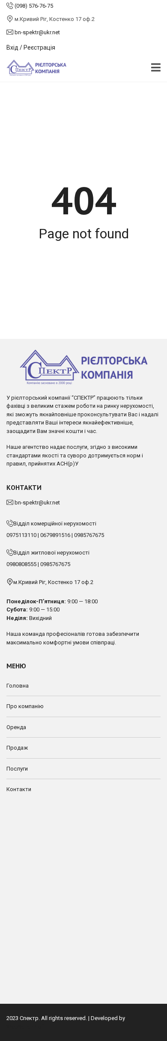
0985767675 (89, 535)
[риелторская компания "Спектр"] (33, 68)
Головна (17, 685)
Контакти (18, 789)
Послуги (17, 768)
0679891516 (55, 535)
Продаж (17, 747)
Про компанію (25, 706)
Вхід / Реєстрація (30, 47)
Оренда (16, 727)
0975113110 (21, 535)
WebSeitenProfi (25, 1026)
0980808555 (21, 564)
